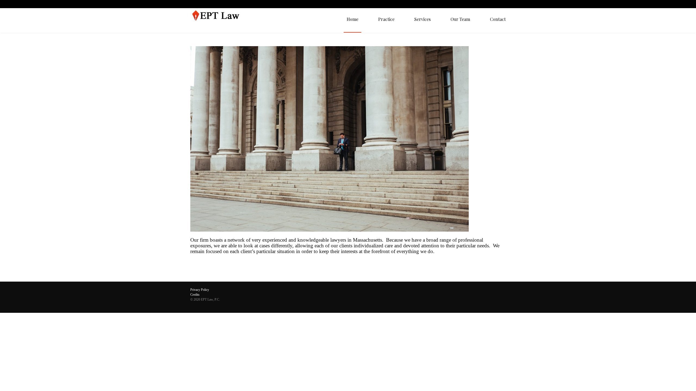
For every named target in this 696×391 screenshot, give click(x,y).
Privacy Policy (199, 290)
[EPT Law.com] (218, 20)
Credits (195, 295)
